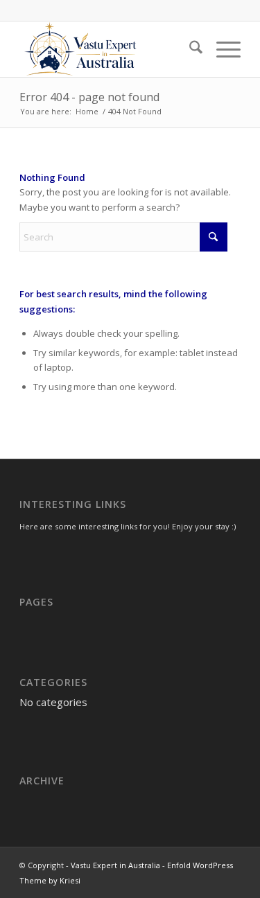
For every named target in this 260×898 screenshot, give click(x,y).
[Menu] (221, 49)
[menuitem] (188, 49)
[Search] (188, 49)
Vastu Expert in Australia (115, 865)
